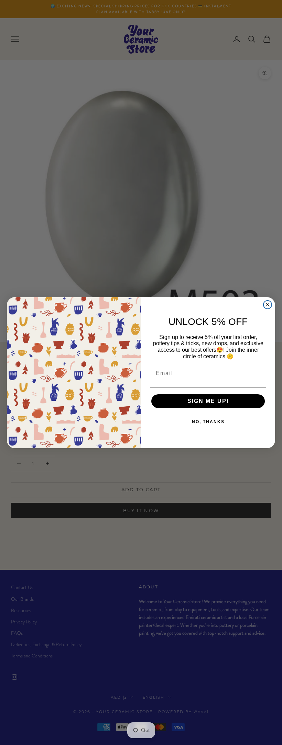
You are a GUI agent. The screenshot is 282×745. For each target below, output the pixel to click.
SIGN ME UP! (208, 401)
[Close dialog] (267, 305)
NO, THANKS (208, 421)
